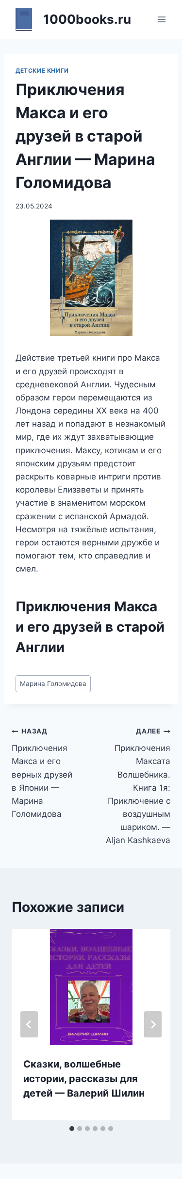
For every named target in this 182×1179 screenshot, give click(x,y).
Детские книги (42, 70)
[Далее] (153, 1024)
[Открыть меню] (161, 19)
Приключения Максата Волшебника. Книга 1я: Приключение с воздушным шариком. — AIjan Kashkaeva (138, 786)
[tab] (71, 1128)
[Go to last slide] (29, 1024)
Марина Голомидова (53, 683)
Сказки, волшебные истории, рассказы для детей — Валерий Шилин (84, 1078)
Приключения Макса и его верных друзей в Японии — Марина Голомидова (42, 773)
